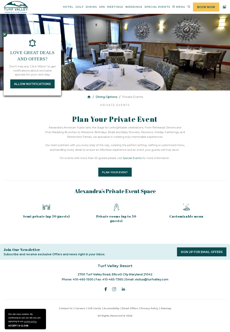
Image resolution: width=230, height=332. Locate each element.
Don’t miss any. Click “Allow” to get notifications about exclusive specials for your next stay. (32, 70)
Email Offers (130, 308)
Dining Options (107, 97)
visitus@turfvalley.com (151, 279)
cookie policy (30, 321)
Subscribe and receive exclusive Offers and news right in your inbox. (54, 254)
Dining (91, 6)
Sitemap (166, 308)
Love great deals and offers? (32, 55)
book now (206, 7)
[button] (115, 172)
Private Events (115, 105)
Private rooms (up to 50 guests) (116, 218)
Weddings (133, 6)
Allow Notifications (32, 84)
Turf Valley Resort (115, 266)
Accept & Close (18, 325)
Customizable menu (186, 216)
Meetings (115, 6)
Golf (79, 6)
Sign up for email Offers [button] (203, 253)
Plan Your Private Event (115, 119)
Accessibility (111, 308)
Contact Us (66, 308)
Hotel (68, 6)
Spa (102, 6)
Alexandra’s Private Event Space (115, 191)
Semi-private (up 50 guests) (46, 216)
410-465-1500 (83, 279)
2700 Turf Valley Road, (115, 274)
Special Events (157, 6)
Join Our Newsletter (22, 249)
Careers (80, 308)
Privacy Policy (149, 308)
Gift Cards (94, 308)
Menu (180, 6)
